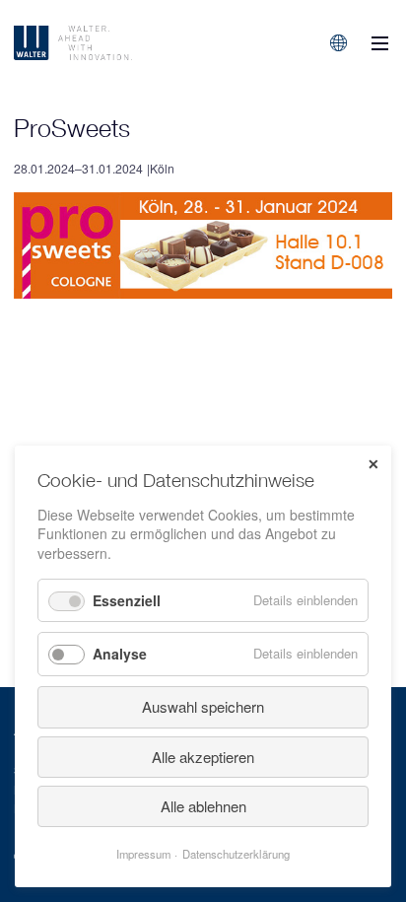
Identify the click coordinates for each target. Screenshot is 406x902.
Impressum (143, 854)
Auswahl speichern (203, 706)
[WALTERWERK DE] (121, 43)
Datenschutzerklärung (236, 854)
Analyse (120, 653)
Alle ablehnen (203, 806)
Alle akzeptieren (203, 756)
